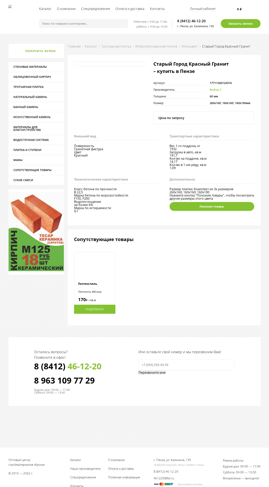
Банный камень (25, 107)
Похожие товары (211, 206)
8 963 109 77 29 (64, 380)
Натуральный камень (30, 97)
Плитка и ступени (27, 150)
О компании (66, 8)
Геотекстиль (87, 284)
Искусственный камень (32, 117)
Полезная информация (124, 477)
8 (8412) (67, 366)
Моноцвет (190, 46)
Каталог (45, 8)
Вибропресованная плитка (156, 46)
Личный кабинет (203, 8)
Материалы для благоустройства (27, 128)
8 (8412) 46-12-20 (191, 21)
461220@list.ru (164, 478)
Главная (74, 46)
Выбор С (216, 89)
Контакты (157, 8)
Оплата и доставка (129, 8)
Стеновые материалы (30, 67)
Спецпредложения (95, 8)
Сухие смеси (23, 180)
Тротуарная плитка (116, 46)
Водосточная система (31, 140)
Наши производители (85, 468)
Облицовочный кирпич (32, 77)
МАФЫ (17, 160)
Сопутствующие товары (32, 170)
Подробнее (94, 309)
